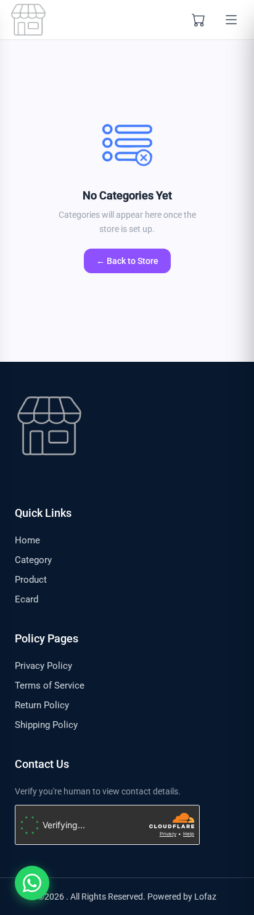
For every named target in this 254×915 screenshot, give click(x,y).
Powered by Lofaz (181, 896)
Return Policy (42, 705)
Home (27, 540)
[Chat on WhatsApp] (32, 883)
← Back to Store (127, 261)
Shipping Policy (46, 724)
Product (31, 579)
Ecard (26, 599)
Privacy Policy (43, 665)
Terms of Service (49, 685)
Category (33, 559)
